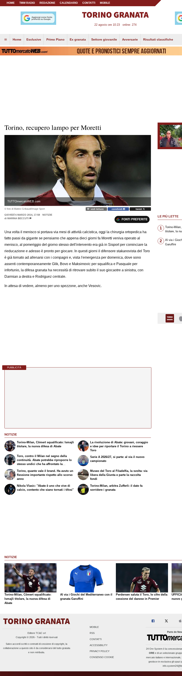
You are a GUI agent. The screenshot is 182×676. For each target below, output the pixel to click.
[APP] (170, 318)
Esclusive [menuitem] (33, 39)
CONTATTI (88, 3)
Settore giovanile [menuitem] (104, 39)
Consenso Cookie (102, 657)
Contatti (96, 639)
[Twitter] (166, 621)
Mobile (94, 627)
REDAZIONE (47, 3)
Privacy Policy (99, 651)
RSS (92, 633)
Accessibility (98, 645)
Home (11, 3)
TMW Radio (27, 3)
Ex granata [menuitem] (78, 39)
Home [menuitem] (17, 39)
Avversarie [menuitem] (130, 39)
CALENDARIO (69, 3)
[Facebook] (153, 621)
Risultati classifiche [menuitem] (158, 39)
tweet (139, 209)
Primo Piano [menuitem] (55, 39)
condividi (117, 209)
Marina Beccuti (18, 218)
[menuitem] (5, 39)
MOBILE (105, 3)
